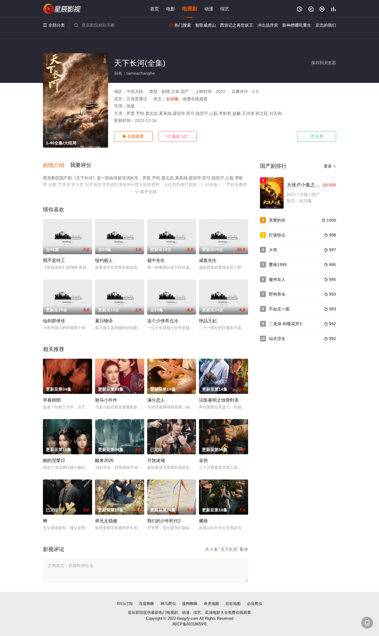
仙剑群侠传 (54, 320)
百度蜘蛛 (146, 603)
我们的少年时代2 (164, 520)
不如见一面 (279, 309)
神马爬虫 (168, 603)
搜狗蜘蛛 (189, 603)
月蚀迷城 (156, 460)
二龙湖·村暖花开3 (285, 323)
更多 (330, 166)
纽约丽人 (104, 260)
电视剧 (189, 9)
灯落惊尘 (277, 235)
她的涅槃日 (54, 460)
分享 (316, 136)
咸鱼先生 (208, 260)
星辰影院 (135, 612)
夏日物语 (104, 320)
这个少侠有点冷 (162, 320)
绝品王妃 (208, 320)
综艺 (224, 8)
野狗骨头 (277, 294)
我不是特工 (54, 260)
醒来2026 (104, 460)
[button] (56, 165)
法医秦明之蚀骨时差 (219, 399)
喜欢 (177, 136)
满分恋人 (156, 399)
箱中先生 (156, 260)
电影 (170, 8)
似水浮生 (277, 338)
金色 (203, 460)
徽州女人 (277, 279)
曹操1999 (278, 264)
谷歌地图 (233, 603)
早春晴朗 (52, 399)
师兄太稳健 (106, 520)
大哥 (273, 249)
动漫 (208, 8)
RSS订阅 (125, 603)
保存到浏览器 (323, 62)
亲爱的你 (277, 220)
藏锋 (203, 520)
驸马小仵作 (106, 399)
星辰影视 (62, 9)
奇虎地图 (211, 603)
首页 (154, 8)
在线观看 (133, 136)
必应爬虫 (254, 603)
